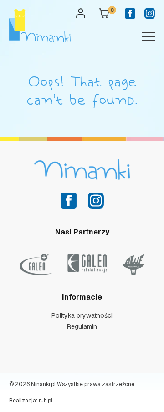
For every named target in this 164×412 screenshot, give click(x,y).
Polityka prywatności (82, 315)
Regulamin (82, 326)
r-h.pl (45, 400)
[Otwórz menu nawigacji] (148, 36)
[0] (104, 15)
